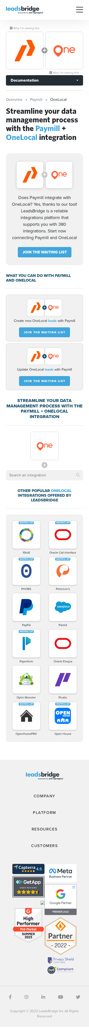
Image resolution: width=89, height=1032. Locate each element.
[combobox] (44, 475)
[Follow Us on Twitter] (78, 997)
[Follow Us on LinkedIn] (43, 997)
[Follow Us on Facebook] (10, 997)
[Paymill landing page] (25, 50)
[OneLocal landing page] (64, 50)
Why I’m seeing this (26, 28)
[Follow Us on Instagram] (26, 997)
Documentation (25, 80)
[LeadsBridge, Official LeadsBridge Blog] (24, 9)
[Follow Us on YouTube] (60, 997)
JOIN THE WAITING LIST (44, 252)
